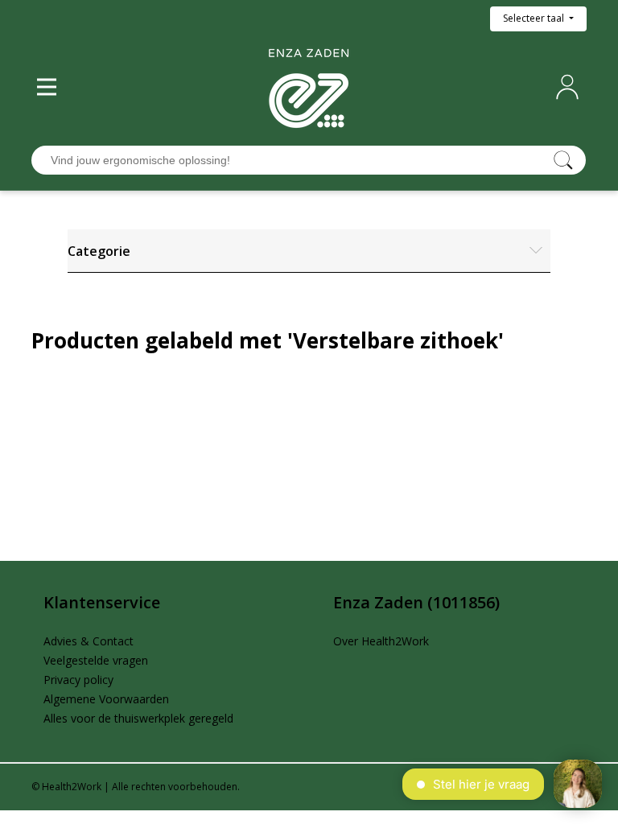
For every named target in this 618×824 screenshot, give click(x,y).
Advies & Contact (88, 641)
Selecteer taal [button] (534, 18)
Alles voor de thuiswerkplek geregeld (138, 718)
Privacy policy (78, 679)
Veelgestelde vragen (95, 660)
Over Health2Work (381, 641)
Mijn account (570, 86)
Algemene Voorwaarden (106, 699)
